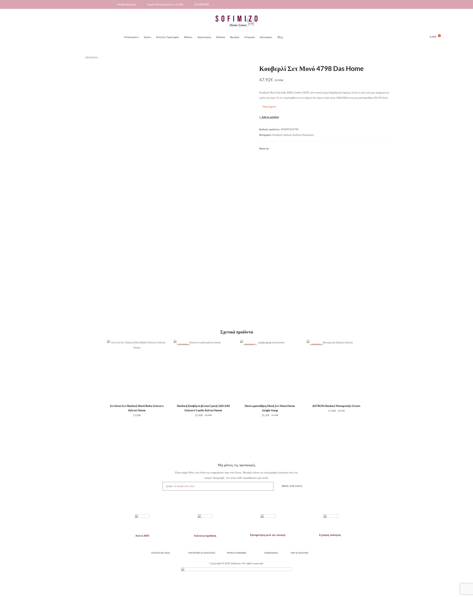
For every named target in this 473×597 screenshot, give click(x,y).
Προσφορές (266, 37)
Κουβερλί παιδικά (282, 134)
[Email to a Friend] (281, 148)
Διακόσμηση (204, 37)
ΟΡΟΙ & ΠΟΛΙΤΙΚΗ (300, 553)
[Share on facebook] (271, 148)
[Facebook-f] (348, 4)
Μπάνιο (188, 37)
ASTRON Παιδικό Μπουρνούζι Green (336, 405)
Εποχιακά (249, 37)
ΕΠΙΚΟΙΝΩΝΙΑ (271, 553)
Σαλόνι (147, 37)
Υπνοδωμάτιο (131, 37)
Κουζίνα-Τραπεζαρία (167, 37)
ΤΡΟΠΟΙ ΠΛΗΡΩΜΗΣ (236, 553)
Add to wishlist (270, 117)
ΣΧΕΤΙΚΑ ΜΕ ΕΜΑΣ (160, 553)
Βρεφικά (234, 37)
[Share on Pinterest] (276, 148)
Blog (280, 37)
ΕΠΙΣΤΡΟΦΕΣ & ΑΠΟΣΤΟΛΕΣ (201, 553)
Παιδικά (220, 37)
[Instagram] (354, 4)
